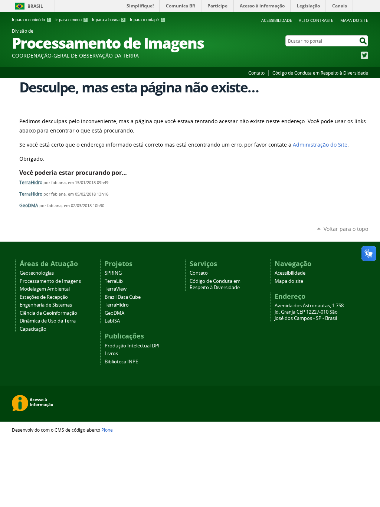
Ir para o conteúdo (31, 19)
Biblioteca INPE (121, 362)
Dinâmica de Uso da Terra (48, 321)
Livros (111, 353)
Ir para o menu (70, 19)
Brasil (35, 6)
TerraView (116, 289)
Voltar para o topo (346, 228)
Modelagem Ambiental (45, 289)
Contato (256, 73)
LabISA (112, 321)
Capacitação (33, 329)
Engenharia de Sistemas (46, 305)
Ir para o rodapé (147, 19)
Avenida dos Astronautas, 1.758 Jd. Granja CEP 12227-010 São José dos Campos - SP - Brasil (309, 311)
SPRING (113, 273)
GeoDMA (28, 205)
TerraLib (114, 281)
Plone (107, 430)
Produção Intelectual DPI (132, 346)
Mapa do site (354, 20)
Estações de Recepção (44, 297)
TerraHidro (30, 182)
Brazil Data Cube (123, 297)
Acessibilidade (276, 20)
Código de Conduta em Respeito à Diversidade (320, 73)
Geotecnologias (37, 273)
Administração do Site (320, 144)
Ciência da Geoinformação (48, 313)
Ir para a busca (108, 19)
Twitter (364, 55)
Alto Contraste (316, 20)
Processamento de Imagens (50, 281)
